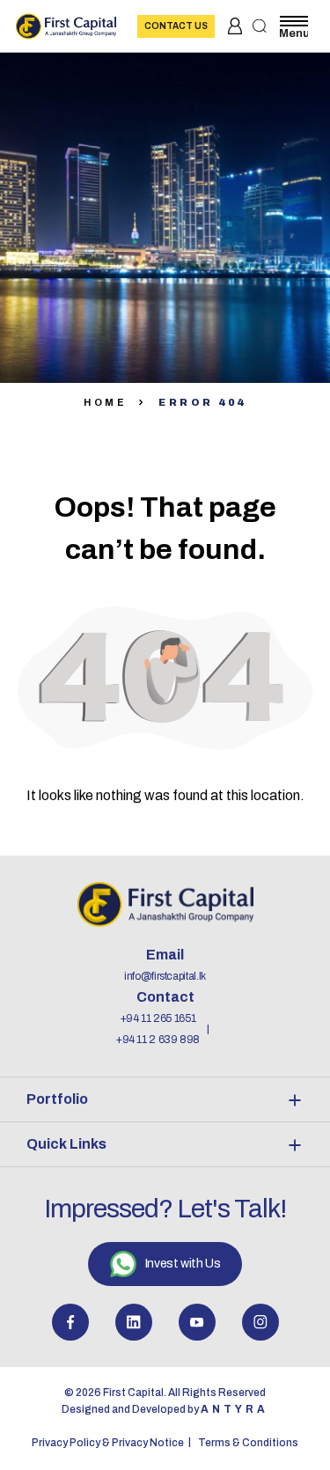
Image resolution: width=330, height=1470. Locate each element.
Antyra (234, 1409)
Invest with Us (182, 1263)
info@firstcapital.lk (165, 976)
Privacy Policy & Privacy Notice (108, 1443)
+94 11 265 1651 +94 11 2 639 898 (158, 1029)
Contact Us (176, 26)
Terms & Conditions (248, 1443)
